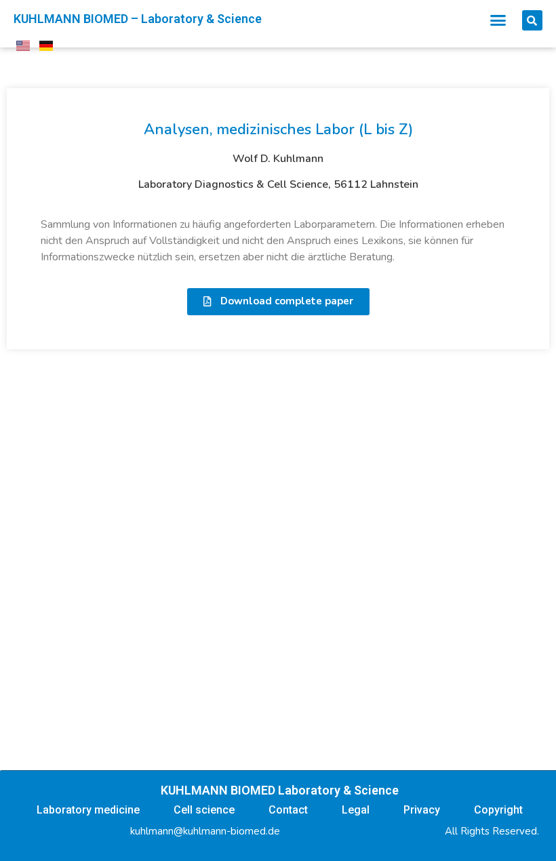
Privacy (421, 809)
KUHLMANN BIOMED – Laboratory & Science (138, 19)
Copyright (498, 809)
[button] (498, 20)
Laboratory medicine (88, 809)
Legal (356, 809)
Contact (288, 809)
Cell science (204, 809)
